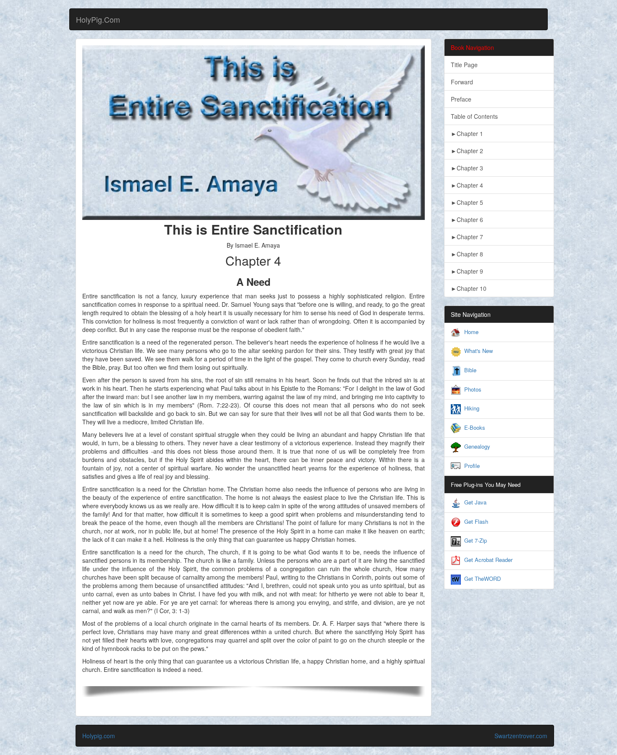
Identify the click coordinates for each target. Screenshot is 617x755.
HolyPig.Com (98, 19)
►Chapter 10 (468, 288)
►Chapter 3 (467, 168)
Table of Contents (474, 116)
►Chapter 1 (467, 133)
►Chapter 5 (467, 202)
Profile (472, 466)
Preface (461, 99)
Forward (462, 82)
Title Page (464, 64)
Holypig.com (98, 735)
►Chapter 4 (467, 185)
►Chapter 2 (467, 150)
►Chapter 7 (467, 237)
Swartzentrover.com (520, 735)
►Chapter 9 (467, 271)
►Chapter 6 (467, 219)
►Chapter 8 (467, 254)
